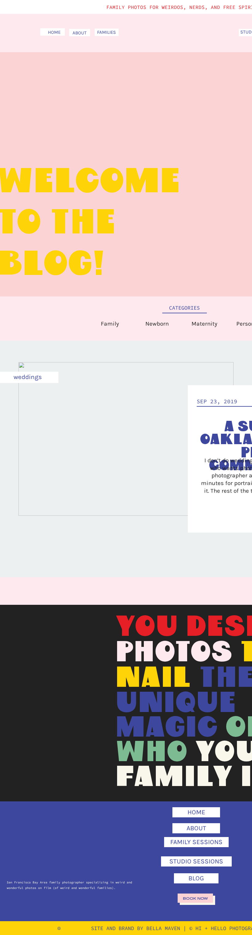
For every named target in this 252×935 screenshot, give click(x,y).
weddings (28, 377)
